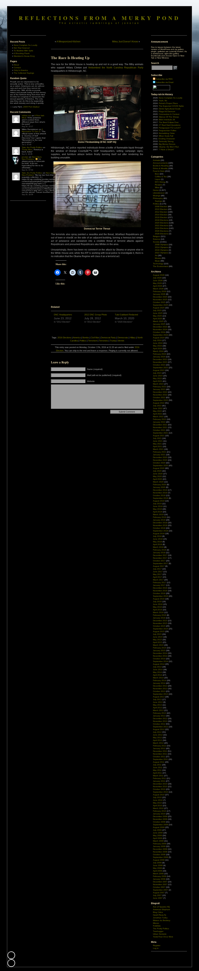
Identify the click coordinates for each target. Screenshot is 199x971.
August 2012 (159, 729)
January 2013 (159, 716)
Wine (157, 187)
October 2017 (159, 561)
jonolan (25, 157)
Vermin (121, 340)
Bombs (85, 337)
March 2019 (158, 514)
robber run (26, 115)
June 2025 (158, 313)
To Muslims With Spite (23, 51)
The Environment (160, 266)
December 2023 (160, 359)
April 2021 (157, 446)
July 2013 (157, 699)
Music (157, 261)
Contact (17, 67)
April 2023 (157, 381)
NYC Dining (160, 182)
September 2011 (160, 759)
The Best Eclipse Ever (169, 122)
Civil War (95, 337)
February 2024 (159, 354)
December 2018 (160, 523)
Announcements (160, 163)
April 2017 (157, 577)
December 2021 (160, 425)
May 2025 (157, 316)
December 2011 (160, 751)
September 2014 (160, 661)
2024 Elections (161, 228)
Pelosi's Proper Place (168, 103)
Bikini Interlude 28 (167, 120)
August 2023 (159, 370)
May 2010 (157, 803)
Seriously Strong (166, 141)
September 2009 (160, 825)
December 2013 (160, 686)
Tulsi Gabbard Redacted (126, 314)
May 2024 (157, 346)
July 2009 (157, 830)
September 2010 (160, 792)
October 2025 (159, 302)
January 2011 (159, 781)
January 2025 (159, 324)
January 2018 (159, 552)
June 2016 (158, 604)
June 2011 (157, 767)
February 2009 (159, 844)
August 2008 (159, 860)
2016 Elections (64, 337)
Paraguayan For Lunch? (170, 128)
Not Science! (22, 48)
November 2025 (160, 299)
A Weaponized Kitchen (68, 41)
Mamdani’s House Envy (24, 56)
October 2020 (159, 463)
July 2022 (157, 406)
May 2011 (157, 770)
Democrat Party (108, 337)
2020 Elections (161, 223)
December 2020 (160, 457)
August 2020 (159, 468)
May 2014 (157, 672)
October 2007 (159, 887)
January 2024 (159, 357)
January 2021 (159, 455)
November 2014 (160, 656)
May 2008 (157, 868)
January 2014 (159, 683)
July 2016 (157, 601)
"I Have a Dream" (166, 149)
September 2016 (160, 596)
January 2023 (159, 389)
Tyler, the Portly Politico (32, 147)
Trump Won (27, 149)
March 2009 (158, 841)
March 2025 (158, 321)
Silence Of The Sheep (169, 117)
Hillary (133, 337)
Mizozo (156, 923)
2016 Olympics (161, 250)
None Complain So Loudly (25, 45)
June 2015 (158, 637)
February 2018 (159, 550)
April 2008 (157, 871)
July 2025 (157, 310)
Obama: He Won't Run (169, 147)
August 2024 (159, 338)
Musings (156, 196)
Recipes (158, 185)
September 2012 (160, 727)
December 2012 (160, 718)
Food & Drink (159, 171)
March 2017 (158, 580)
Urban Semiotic (160, 934)
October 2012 (159, 724)
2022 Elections (161, 225)
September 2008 (160, 857)
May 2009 (157, 835)
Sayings (158, 201)
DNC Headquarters (63, 314)
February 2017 (159, 582)
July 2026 (157, 278)
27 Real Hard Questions (169, 125)
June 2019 (158, 506)
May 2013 (157, 705)
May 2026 (157, 283)
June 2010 (158, 800)
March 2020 (158, 482)
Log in (156, 948)
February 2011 (159, 778)
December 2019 (160, 490)
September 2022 (160, 400)
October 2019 (159, 495)
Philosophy (158, 198)
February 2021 (159, 452)
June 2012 (158, 735)
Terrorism (92, 340)
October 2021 (159, 430)
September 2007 (160, 890)
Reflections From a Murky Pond (99, 18)
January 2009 (159, 846)
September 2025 (160, 305)
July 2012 (157, 732)
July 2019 (157, 504)
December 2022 (160, 392)
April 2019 (157, 512)
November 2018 (160, 525)
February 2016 (159, 615)
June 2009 (158, 833)
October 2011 (159, 757)
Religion (156, 236)
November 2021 (160, 427)
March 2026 (158, 289)
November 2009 (160, 819)
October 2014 (159, 659)
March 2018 (158, 547)
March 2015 (158, 645)
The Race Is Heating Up (70, 57)
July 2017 (157, 569)
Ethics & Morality (160, 168)
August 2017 (159, 566)
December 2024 (160, 327)
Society (156, 242)
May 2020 (157, 476)
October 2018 (159, 528)
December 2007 (160, 882)
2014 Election (161, 215)
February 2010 (159, 811)
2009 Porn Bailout (31, 107)
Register (156, 945)
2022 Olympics (161, 253)
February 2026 (159, 291)
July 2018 (157, 536)
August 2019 (159, 501)
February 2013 (159, 713)
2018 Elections (161, 220)
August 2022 (159, 403)
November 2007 (160, 884)
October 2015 (159, 626)
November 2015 (160, 623)
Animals (156, 160)
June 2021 (158, 441)
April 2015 (157, 642)
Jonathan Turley (160, 918)
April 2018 (157, 544)
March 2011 (158, 776)
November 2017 (160, 558)
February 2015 (159, 648)
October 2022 (159, 397)
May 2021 (157, 444)
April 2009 (157, 838)
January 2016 (159, 618)
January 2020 (159, 487)
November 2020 (160, 460)
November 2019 (160, 493)
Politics (83, 340)
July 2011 (157, 765)
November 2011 (160, 754)
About (16, 65)
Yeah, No (163, 100)
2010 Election (161, 209)
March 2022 (158, 416)
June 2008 (158, 865)
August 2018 (159, 533)
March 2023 (158, 384)
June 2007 (158, 898)
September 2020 (160, 465)
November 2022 (160, 395)
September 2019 (160, 498)
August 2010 (159, 795)
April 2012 (157, 740)
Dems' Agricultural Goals (169, 109)
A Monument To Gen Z (32, 130)
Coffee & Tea (161, 176)
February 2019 (159, 517)
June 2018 (158, 539)
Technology (158, 264)
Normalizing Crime (167, 133)
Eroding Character (167, 139)
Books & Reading (161, 166)
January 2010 (159, 814)
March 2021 (158, 449)
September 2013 (160, 694)
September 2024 (160, 335)
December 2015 (160, 620)
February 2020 (159, 484)
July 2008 (157, 863)
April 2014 (157, 675)
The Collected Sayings (24, 73)
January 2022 (159, 422)
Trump (113, 340)
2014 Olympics (161, 247)
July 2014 (157, 667)
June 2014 (158, 669)
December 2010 (160, 784)
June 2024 (158, 343)
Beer (157, 174)
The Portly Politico (161, 928)
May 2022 (157, 411)
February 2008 (159, 876)
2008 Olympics (161, 244)
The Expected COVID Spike (171, 106)
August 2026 (159, 275)
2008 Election (161, 206)
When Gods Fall (166, 136)
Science (156, 239)
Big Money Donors (167, 144)
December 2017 (160, 555)
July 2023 (157, 373)
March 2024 (158, 351)
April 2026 (157, 286)
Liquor (158, 179)
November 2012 (160, 721)
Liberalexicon (159, 193)
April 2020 (157, 479)
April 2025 (157, 319)
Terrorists (103, 340)
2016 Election (161, 217)
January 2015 (159, 650)
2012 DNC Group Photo (95, 314)
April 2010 (157, 805)
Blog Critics (158, 912)
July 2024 (157, 340)
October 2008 (159, 854)
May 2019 (157, 509)
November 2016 (160, 591)
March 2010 (158, 808)
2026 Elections (161, 231)
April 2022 (157, 414)
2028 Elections (161, 234)
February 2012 (159, 746)
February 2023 (159, 387)
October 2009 (159, 822)
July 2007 (157, 895)
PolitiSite (157, 926)
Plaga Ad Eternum (167, 111)
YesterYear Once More (163, 937)
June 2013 (158, 702)
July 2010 (157, 797)
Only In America (21, 70)
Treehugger (158, 931)
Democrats (123, 337)
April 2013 (157, 708)
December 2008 (160, 849)
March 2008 (158, 873)
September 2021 (160, 433)
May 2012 (157, 737)
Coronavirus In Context (169, 114)
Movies (158, 258)
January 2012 (159, 748)
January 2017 (159, 585)
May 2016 (157, 607)
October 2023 (159, 365)
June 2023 (158, 376)
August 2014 (159, 664)
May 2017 (157, 574)
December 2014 (160, 653)
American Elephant (161, 909)
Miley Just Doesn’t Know (125, 41)
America (77, 337)
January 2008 (159, 879)
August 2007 (159, 893)
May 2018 (157, 542)
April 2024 (157, 348)
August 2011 (158, 762)
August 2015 (159, 631)
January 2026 (159, 294)
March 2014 (158, 678)
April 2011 (157, 773)
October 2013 (159, 691)
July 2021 (157, 438)
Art (156, 255)
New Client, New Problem (32, 158)
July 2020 (157, 471)
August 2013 (159, 697)
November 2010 (160, 786)
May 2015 (157, 640)
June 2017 (158, 572)
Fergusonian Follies (167, 130)
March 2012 (158, 743)
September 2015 (160, 629)
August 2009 (159, 827)
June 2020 (158, 474)
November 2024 (160, 329)
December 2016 (160, 588)
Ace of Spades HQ (161, 907)
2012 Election (161, 212)
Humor (156, 190)
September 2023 (160, 367)
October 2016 (159, 593)
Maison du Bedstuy (161, 920)
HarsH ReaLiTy (159, 915)
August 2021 (159, 435)
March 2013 (158, 710)
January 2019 (159, 520)
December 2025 (160, 297)
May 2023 (157, 378)
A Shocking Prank (22, 53)
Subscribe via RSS (164, 79)
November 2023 (160, 362)
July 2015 (157, 634)
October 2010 (159, 789)
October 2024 (159, 332)
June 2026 (158, 280)
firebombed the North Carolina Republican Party (115, 67)
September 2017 (160, 563)
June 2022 (158, 408)
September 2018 (160, 531)
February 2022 (159, 419)
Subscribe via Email (164, 82)
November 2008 (160, 852)
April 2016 (157, 610)
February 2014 (159, 680)
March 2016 (158, 612)
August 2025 (159, 308)
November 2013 (160, 688)
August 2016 (159, 599)
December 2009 (160, 816)
